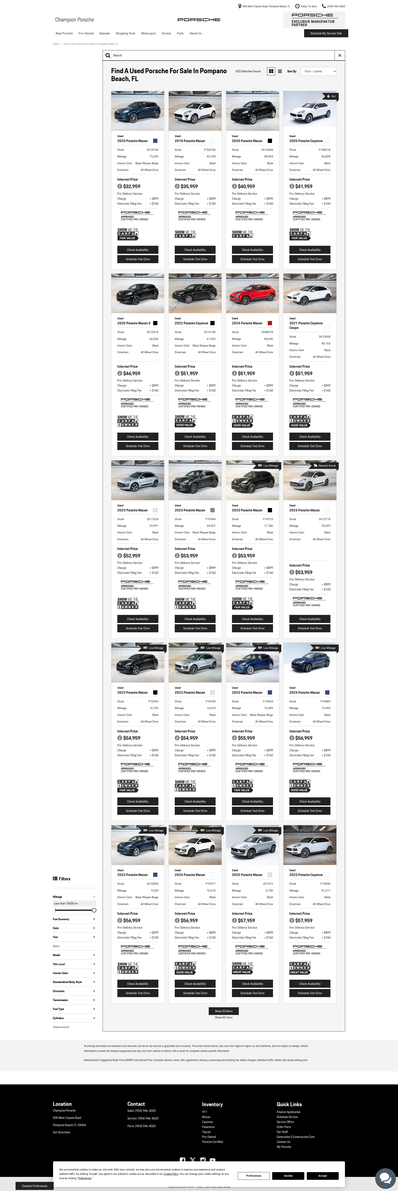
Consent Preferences (34, 1186)
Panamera (208, 1126)
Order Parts (284, 1126)
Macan (206, 1116)
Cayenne (207, 1121)
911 (204, 1111)
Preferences (253, 1175)
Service (166, 33)
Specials (104, 33)
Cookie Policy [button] (171, 1174)
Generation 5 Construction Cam (296, 1136)
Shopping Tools (125, 33)
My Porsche (284, 1146)
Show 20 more (224, 1011)
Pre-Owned (86, 33)
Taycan (206, 1131)
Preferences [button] (84, 1178)
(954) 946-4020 (145, 1110)
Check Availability (137, 249)
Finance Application (288, 1111)
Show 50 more (224, 1017)
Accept (322, 1175)
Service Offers (285, 1121)
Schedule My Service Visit (326, 33)
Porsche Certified (212, 1141)
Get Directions (61, 1132)
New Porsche (64, 33)
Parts (180, 33)
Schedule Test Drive (138, 259)
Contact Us (283, 1141)
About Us (195, 33)
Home (56, 44)
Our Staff (282, 1131)
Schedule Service (287, 1116)
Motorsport (148, 33)
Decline (288, 1175)
